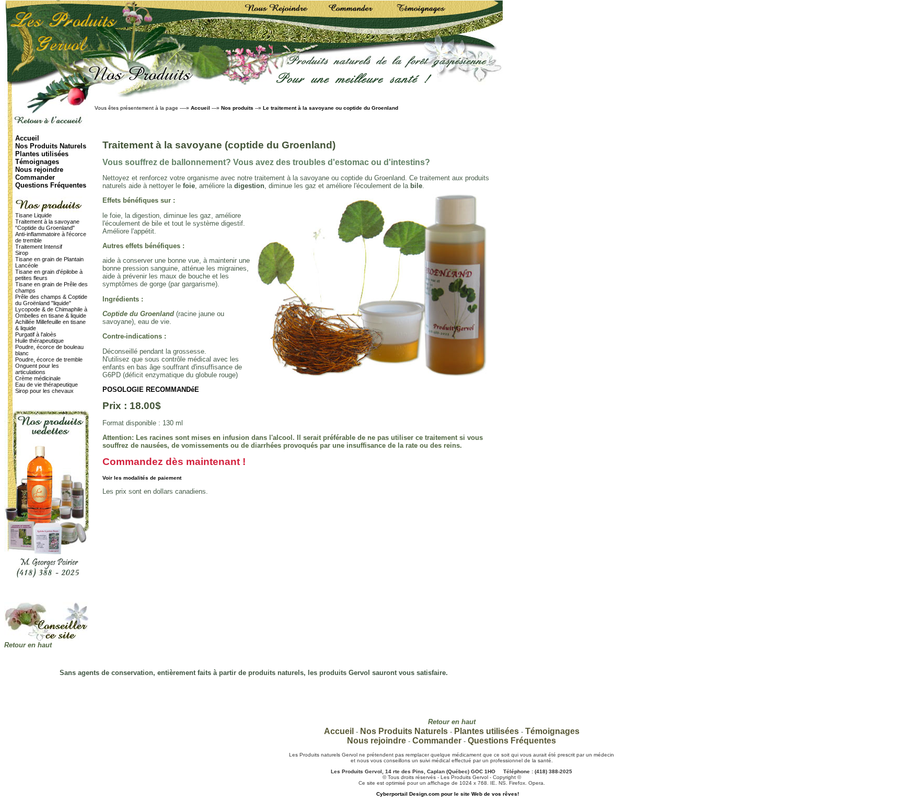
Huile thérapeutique (39, 341)
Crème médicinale (38, 378)
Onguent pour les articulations (37, 369)
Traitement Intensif (38, 246)
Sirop (21, 253)
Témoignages (37, 162)
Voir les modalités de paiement (141, 478)
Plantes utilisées (41, 154)
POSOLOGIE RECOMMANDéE (150, 389)
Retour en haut (28, 645)
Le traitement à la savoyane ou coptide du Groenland (330, 108)
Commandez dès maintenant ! (174, 461)
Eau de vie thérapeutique (46, 384)
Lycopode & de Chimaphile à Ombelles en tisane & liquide (51, 312)
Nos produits (238, 108)
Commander (35, 177)
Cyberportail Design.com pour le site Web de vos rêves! (447, 794)
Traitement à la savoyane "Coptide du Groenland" (47, 224)
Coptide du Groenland (138, 314)
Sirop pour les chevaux (44, 391)
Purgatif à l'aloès (35, 334)
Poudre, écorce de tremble (49, 359)
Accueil (200, 108)
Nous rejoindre (39, 169)
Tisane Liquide (33, 215)
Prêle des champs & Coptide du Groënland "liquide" (51, 300)
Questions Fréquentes (50, 185)
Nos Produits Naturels (50, 146)
